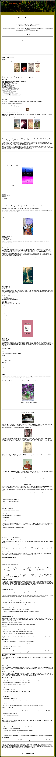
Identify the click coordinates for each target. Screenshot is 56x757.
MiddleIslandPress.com (12, 3)
